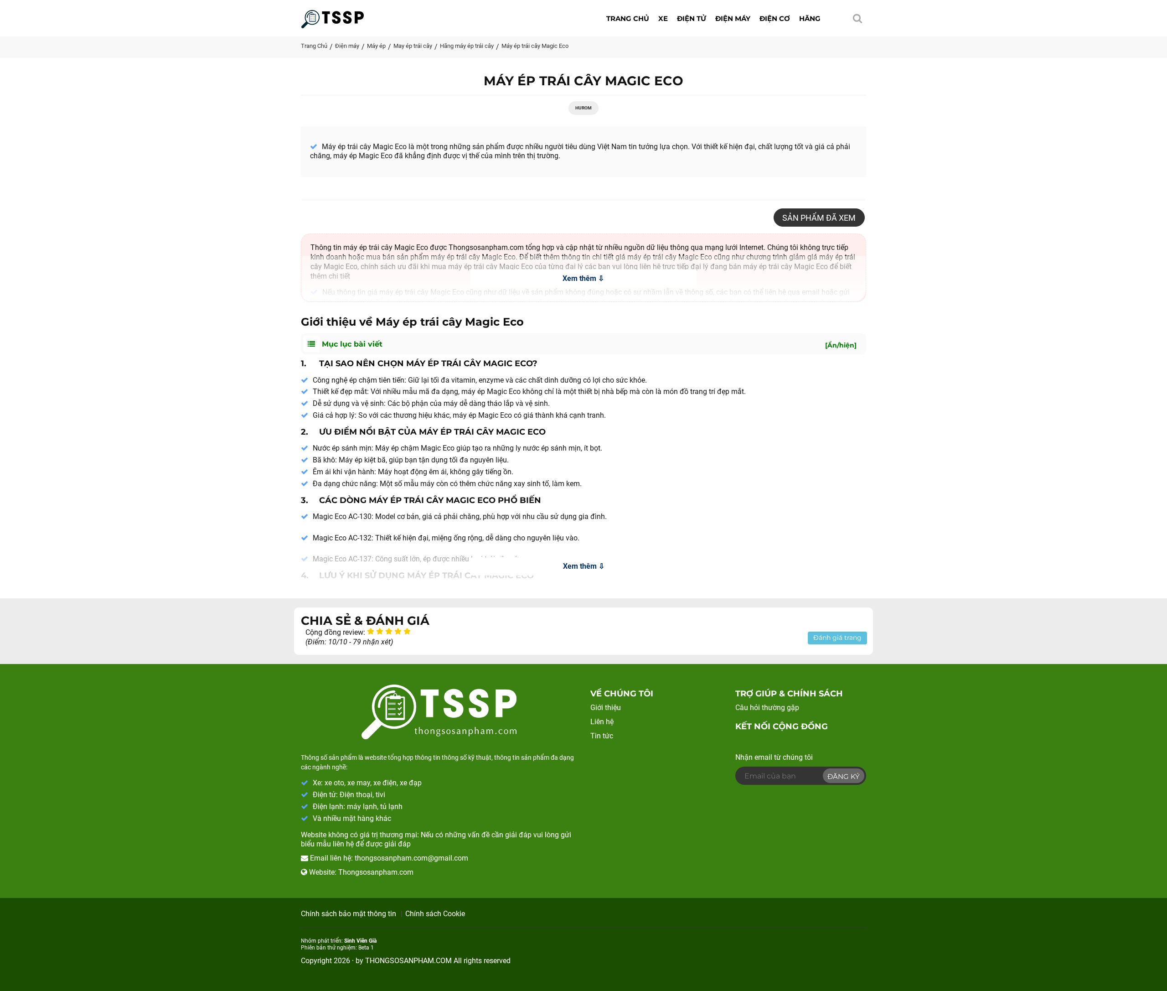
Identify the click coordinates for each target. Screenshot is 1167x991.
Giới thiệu (605, 707)
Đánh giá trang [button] (837, 637)
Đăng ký (843, 776)
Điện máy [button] (732, 18)
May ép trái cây (412, 45)
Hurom (583, 107)
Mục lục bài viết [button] (588, 344)
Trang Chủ (314, 45)
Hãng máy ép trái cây (467, 45)
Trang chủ (627, 18)
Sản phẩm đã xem (819, 218)
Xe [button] (663, 18)
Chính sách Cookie (435, 913)
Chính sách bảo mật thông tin (348, 913)
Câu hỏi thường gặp (767, 707)
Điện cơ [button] (774, 18)
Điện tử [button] (691, 18)
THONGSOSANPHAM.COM (408, 960)
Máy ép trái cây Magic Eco (534, 45)
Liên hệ (602, 721)
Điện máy (347, 45)
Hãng (810, 18)
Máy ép (376, 45)
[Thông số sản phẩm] (332, 16)
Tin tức (601, 736)
